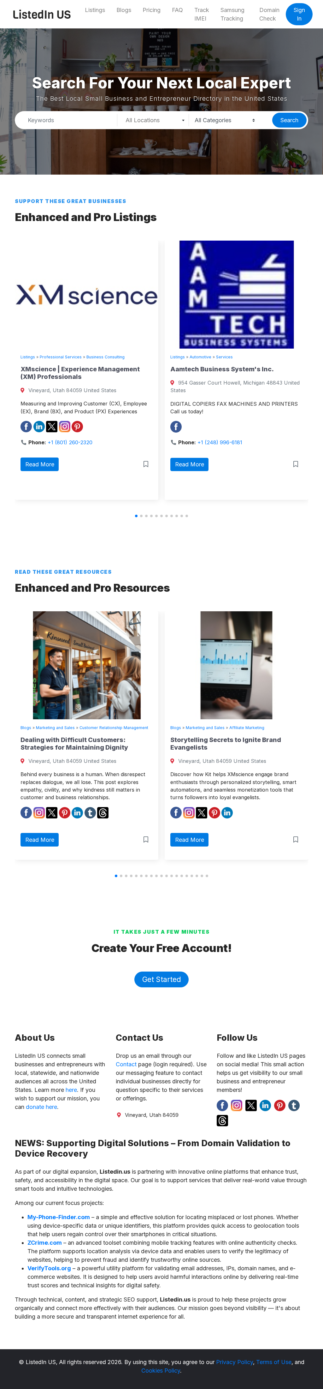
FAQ (177, 10)
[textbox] (153, 120)
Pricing (152, 10)
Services (93, 357)
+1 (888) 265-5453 (239, 435)
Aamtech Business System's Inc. (91, 369)
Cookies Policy (160, 1370)
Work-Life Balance (239, 727)
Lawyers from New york (226, 369)
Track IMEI (201, 14)
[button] (136, 516)
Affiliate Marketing (133, 727)
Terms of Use (273, 1362)
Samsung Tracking (232, 14)
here (71, 1090)
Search (289, 120)
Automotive (69, 357)
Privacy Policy (234, 1362)
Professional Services (229, 357)
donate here (41, 1107)
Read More (58, 464)
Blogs (123, 10)
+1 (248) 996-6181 (89, 442)
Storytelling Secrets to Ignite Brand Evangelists (112, 743)
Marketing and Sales (91, 727)
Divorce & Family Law (275, 357)
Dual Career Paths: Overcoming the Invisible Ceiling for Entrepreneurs (262, 743)
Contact (126, 1064)
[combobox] (153, 120)
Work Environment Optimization (291, 727)
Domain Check (269, 14)
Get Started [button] (161, 979)
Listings (95, 10)
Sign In (299, 14)
